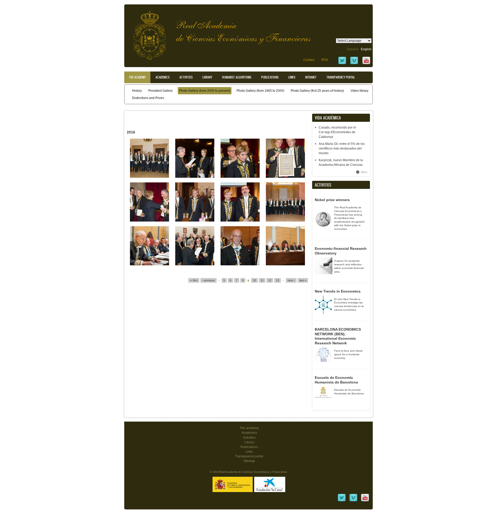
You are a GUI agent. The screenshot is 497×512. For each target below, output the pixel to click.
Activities (186, 77)
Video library (359, 91)
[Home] (146, 33)
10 (254, 280)
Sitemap (249, 461)
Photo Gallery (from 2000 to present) (204, 91)
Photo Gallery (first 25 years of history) (317, 91)
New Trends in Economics (338, 291)
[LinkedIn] (342, 501)
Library (207, 77)
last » (302, 280)
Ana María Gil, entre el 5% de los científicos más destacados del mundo (342, 148)
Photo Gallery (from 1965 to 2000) (260, 91)
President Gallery (160, 91)
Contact (308, 60)
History (137, 91)
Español (353, 49)
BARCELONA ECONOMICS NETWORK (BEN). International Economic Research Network (338, 336)
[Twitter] (342, 64)
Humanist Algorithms (236, 77)
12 (269, 280)
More (364, 172)
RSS (324, 60)
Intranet (311, 77)
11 (262, 280)
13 (277, 280)
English (366, 49)
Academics (163, 77)
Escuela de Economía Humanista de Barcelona (336, 379)
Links (291, 77)
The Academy (137, 77)
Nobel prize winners (332, 200)
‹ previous (208, 280)
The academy (249, 428)
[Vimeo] (354, 64)
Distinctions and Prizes (148, 98)
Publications (270, 77)
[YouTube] (366, 64)
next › (291, 280)
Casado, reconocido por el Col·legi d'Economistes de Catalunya (337, 132)
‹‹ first (194, 280)
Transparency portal (340, 77)
